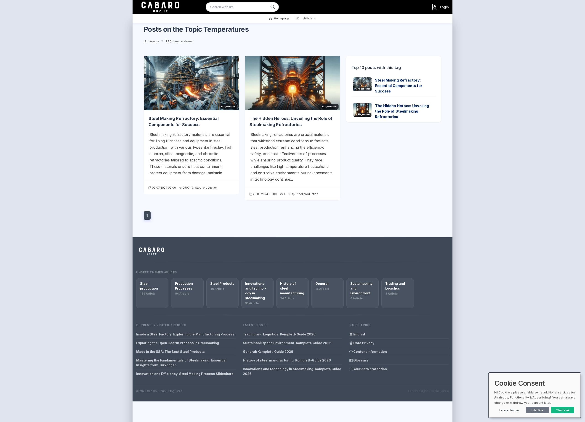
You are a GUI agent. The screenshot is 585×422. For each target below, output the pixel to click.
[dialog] (534, 395)
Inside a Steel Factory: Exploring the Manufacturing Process (185, 334)
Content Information (370, 351)
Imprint (359, 334)
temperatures (183, 41)
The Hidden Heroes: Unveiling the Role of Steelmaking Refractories (402, 111)
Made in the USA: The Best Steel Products (170, 351)
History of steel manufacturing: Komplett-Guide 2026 (287, 360)
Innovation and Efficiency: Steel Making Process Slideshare (185, 374)
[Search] (273, 7)
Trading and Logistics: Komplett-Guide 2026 (279, 334)
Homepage (151, 41)
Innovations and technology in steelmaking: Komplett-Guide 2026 (292, 371)
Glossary (360, 360)
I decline (537, 410)
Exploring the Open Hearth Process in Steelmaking (177, 343)
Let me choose (509, 410)
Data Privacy (363, 343)
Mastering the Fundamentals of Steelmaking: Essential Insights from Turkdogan (181, 362)
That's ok (562, 410)
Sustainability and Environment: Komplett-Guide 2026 (287, 343)
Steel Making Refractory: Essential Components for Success (398, 85)
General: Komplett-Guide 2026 (268, 351)
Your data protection (370, 369)
